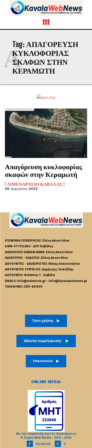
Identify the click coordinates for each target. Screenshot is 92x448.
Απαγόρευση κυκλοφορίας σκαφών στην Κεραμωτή (43, 170)
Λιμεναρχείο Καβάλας (34, 184)
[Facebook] (30, 444)
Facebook (43, 444)
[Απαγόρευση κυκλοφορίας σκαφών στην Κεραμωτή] (46, 133)
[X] (58, 444)
